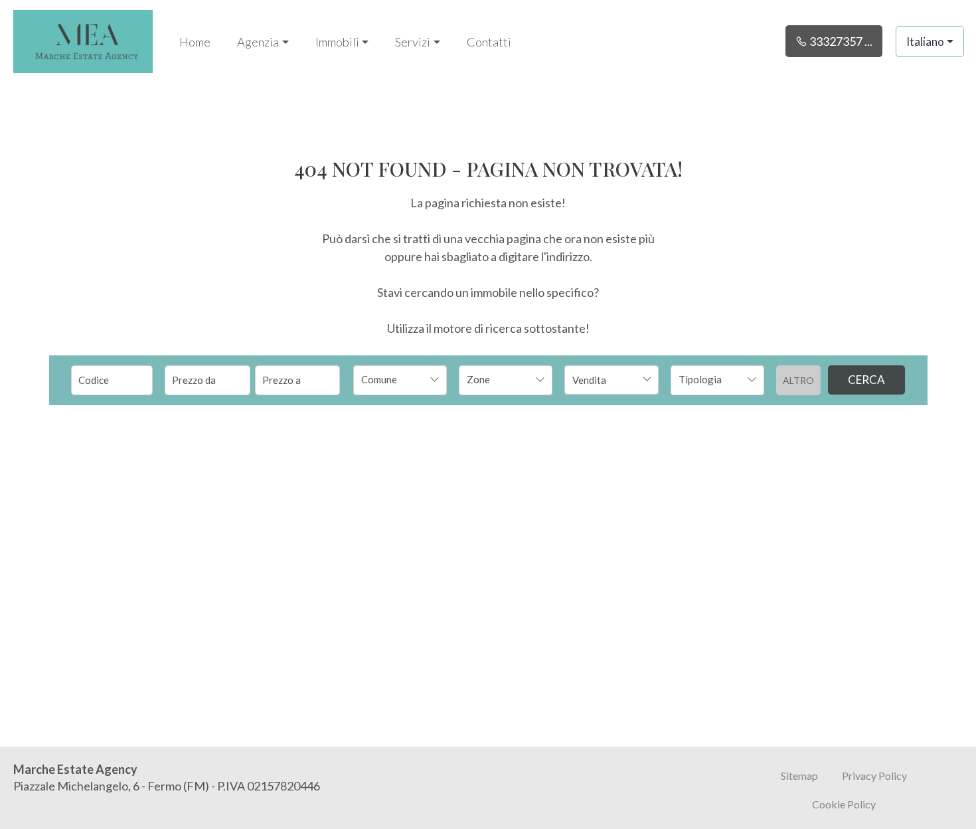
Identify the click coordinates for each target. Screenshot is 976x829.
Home (194, 42)
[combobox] (400, 380)
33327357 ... (839, 41)
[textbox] (391, 379)
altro (798, 380)
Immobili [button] (337, 42)
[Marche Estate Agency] (83, 40)
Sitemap (799, 775)
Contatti (489, 42)
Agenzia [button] (258, 42)
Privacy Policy (874, 775)
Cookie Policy (844, 804)
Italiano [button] (925, 41)
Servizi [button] (412, 42)
